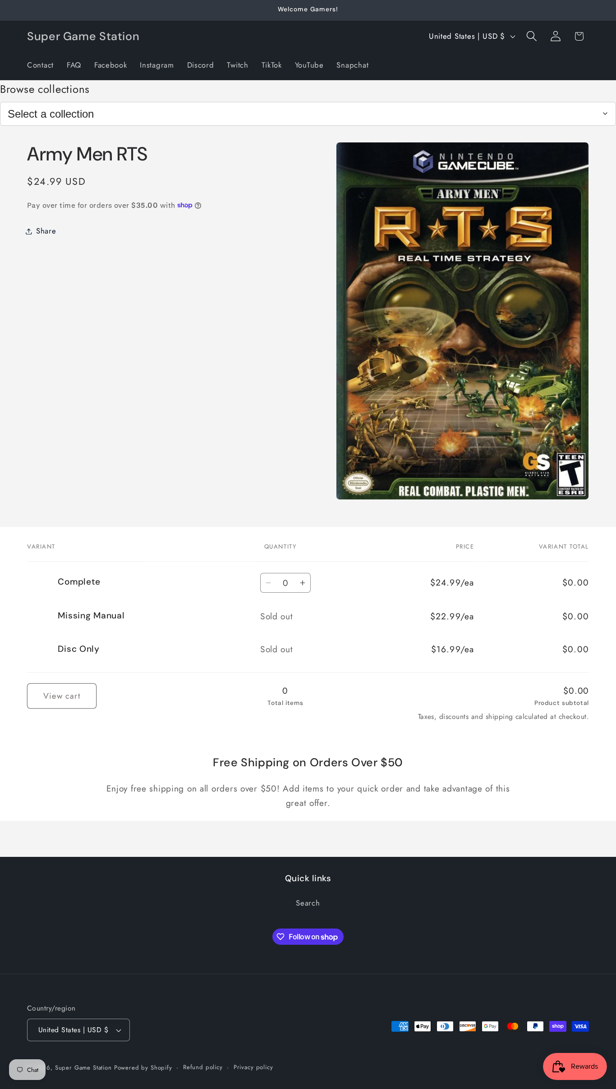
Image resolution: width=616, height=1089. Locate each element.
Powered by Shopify (143, 1067)
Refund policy (203, 1067)
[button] (531, 36)
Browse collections (45, 89)
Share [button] (46, 230)
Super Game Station (83, 1067)
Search (308, 902)
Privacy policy (253, 1067)
